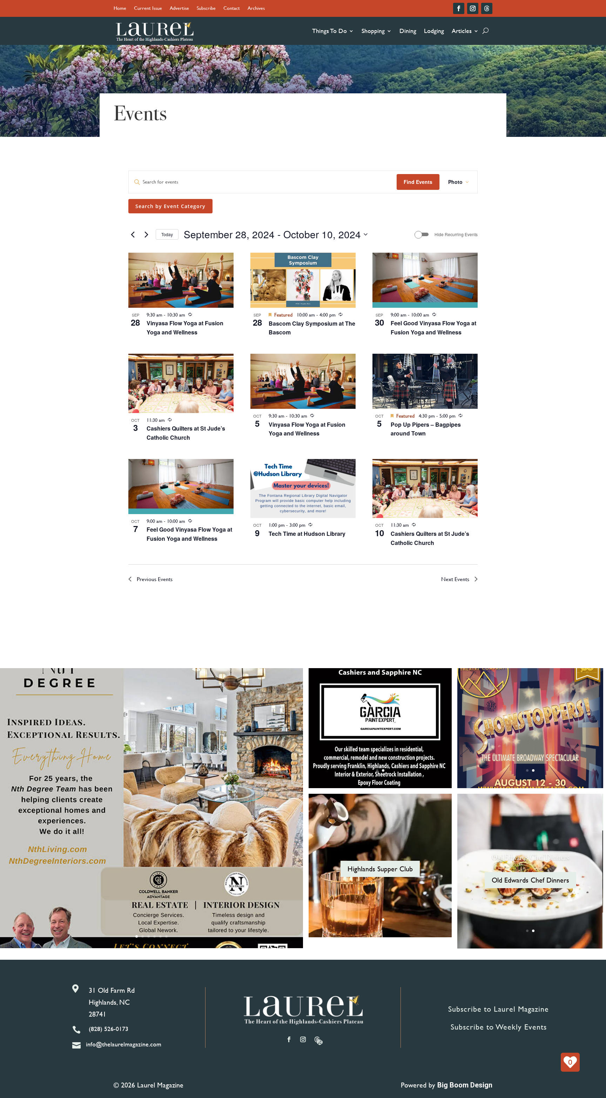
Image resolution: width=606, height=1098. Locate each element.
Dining (407, 30)
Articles (462, 30)
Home (120, 9)
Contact (231, 9)
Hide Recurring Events (456, 234)
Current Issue (148, 9)
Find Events (418, 181)
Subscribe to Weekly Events (499, 1027)
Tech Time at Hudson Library (307, 534)
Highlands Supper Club (380, 869)
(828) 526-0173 (108, 1028)
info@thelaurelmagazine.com (123, 1044)
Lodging (434, 30)
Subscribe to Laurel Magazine (498, 1009)
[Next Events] (146, 234)
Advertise (179, 9)
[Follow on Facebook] (458, 8)
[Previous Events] (132, 234)
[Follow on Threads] (486, 8)
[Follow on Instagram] (472, 8)
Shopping (373, 30)
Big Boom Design (464, 1085)
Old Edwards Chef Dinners (530, 857)
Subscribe (206, 9)
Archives (256, 9)
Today (167, 234)
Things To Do (329, 30)
